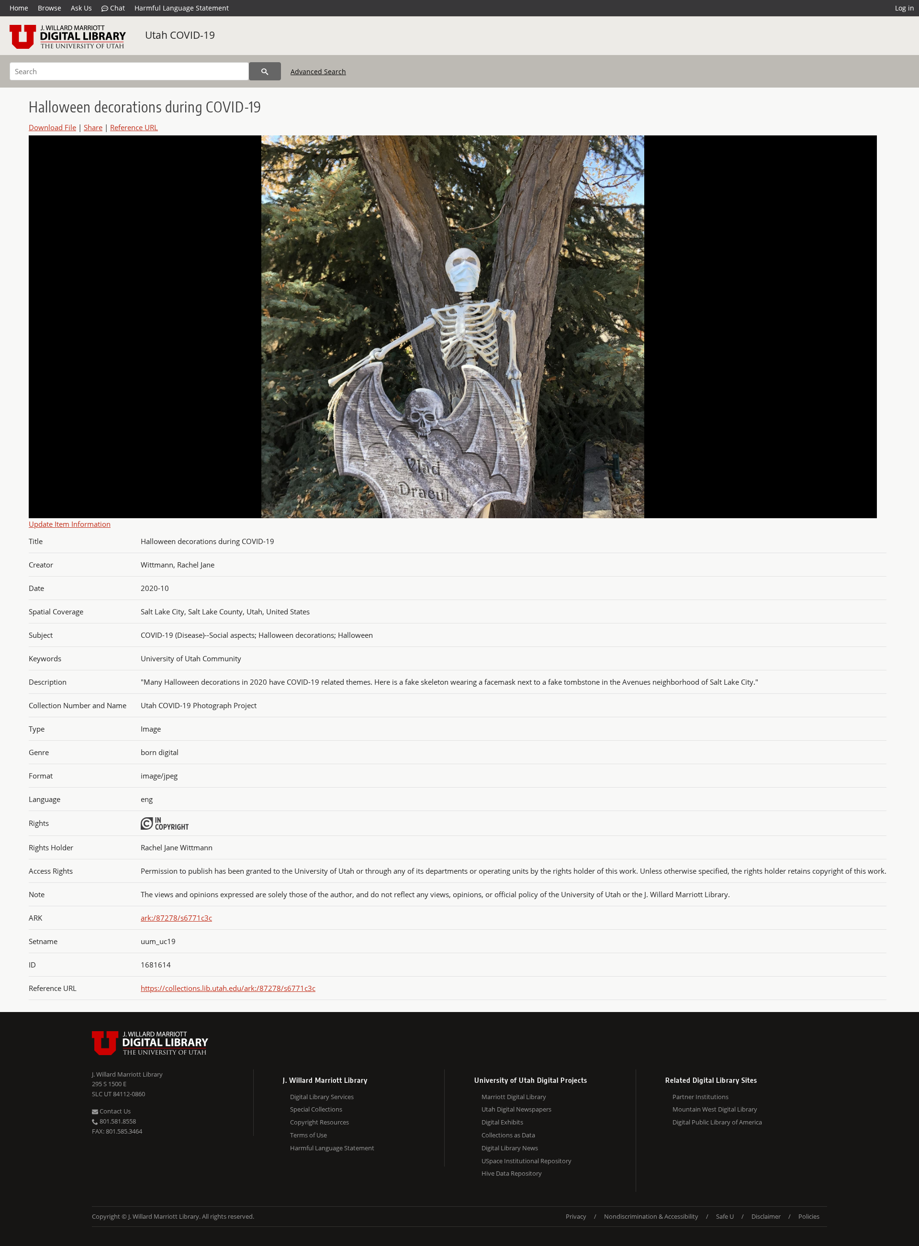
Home (19, 7)
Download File (52, 127)
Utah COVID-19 (180, 35)
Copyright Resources (319, 1122)
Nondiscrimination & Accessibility (651, 1216)
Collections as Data (508, 1135)
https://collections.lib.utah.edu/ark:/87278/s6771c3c (228, 988)
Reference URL (134, 127)
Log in (904, 7)
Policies (808, 1216)
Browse (49, 7)
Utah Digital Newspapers (516, 1109)
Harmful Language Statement (181, 7)
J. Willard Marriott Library (127, 1074)
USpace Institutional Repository (527, 1161)
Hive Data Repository (512, 1173)
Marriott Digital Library (514, 1096)
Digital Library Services (322, 1096)
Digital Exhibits (502, 1122)
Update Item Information (70, 524)
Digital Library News (510, 1148)
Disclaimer (766, 1216)
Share (93, 127)
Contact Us (114, 1111)
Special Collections (316, 1109)
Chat (116, 7)
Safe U (725, 1216)
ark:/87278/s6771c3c (176, 918)
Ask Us (81, 7)
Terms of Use (308, 1135)
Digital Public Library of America (717, 1122)
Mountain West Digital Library (714, 1109)
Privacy (576, 1216)
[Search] (265, 71)
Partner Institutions (700, 1096)
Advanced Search (318, 71)
